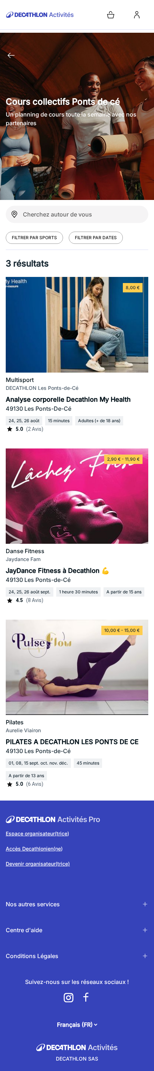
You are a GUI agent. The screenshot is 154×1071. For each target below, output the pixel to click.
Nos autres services (33, 904)
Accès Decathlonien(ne (33, 849)
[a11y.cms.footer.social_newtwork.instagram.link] (68, 997)
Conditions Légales (32, 956)
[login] (136, 14)
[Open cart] (110, 15)
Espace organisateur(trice (36, 833)
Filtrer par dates (96, 237)
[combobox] (77, 214)
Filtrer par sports (34, 237)
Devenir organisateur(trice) (38, 864)
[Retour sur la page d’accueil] (40, 15)
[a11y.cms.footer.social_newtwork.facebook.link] (85, 997)
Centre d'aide (24, 930)
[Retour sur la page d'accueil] (11, 55)
